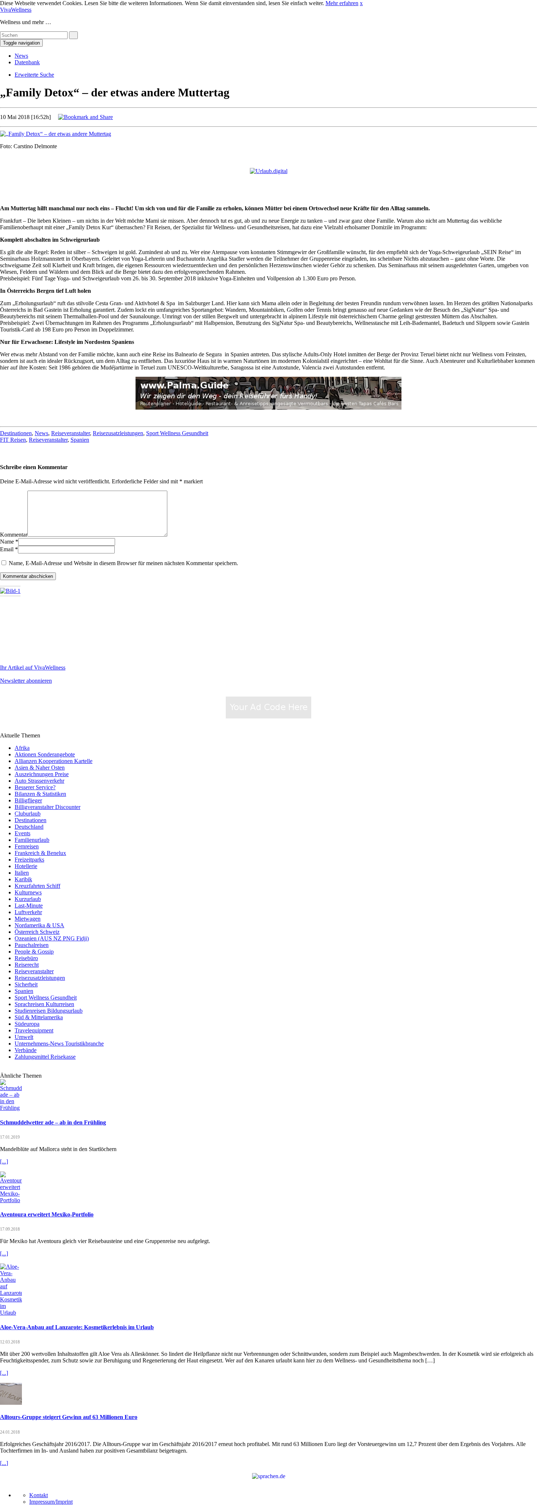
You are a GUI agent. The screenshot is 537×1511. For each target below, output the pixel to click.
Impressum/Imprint (51, 1502)
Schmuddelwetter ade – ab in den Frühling (53, 1122)
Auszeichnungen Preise (42, 774)
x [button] (361, 3)
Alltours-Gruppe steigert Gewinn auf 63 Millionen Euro (68, 1417)
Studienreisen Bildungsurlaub (49, 1011)
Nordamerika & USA (39, 925)
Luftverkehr (28, 912)
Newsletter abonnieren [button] (26, 681)
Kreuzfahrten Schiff (37, 886)
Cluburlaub (28, 813)
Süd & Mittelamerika (39, 1017)
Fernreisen (27, 846)
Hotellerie (26, 866)
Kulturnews (28, 892)
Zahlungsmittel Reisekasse (45, 1057)
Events (22, 833)
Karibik (23, 879)
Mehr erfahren (341, 3)
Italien (22, 873)
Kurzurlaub (28, 899)
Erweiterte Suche (34, 75)
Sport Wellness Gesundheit (177, 433)
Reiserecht (27, 965)
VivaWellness (15, 10)
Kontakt (38, 1495)
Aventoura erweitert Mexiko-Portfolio (47, 1214)
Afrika (22, 748)
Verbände (26, 1050)
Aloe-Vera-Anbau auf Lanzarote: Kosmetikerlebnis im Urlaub (77, 1327)
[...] (4, 1161)
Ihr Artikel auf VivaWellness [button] (32, 667)
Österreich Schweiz (37, 932)
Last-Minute (29, 905)
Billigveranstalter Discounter (47, 807)
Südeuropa (27, 1024)
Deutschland (29, 827)
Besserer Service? (35, 787)
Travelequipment (34, 1030)
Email (7, 549)
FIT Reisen (13, 440)
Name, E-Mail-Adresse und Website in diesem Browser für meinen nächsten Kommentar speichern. (123, 563)
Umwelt (24, 1037)
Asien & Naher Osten (40, 767)
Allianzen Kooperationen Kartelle (53, 761)
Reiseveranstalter (70, 433)
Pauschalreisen (32, 945)
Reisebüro (26, 958)
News (21, 56)
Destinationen (16, 433)
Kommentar (13, 535)
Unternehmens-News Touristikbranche (59, 1043)
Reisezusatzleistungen (118, 433)
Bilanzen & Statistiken (40, 794)
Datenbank (27, 62)
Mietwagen (28, 919)
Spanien (80, 440)
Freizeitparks (29, 859)
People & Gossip (34, 951)
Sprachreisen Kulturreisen (44, 1004)
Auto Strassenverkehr (39, 781)
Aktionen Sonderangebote (45, 754)
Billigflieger (28, 800)
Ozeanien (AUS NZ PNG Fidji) (52, 938)
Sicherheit (26, 984)
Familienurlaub (32, 840)
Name (7, 541)
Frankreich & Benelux (40, 853)
